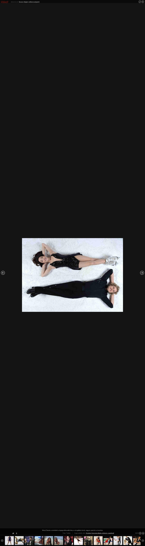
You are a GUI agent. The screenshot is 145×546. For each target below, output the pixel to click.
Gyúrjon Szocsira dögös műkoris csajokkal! (100, 533)
